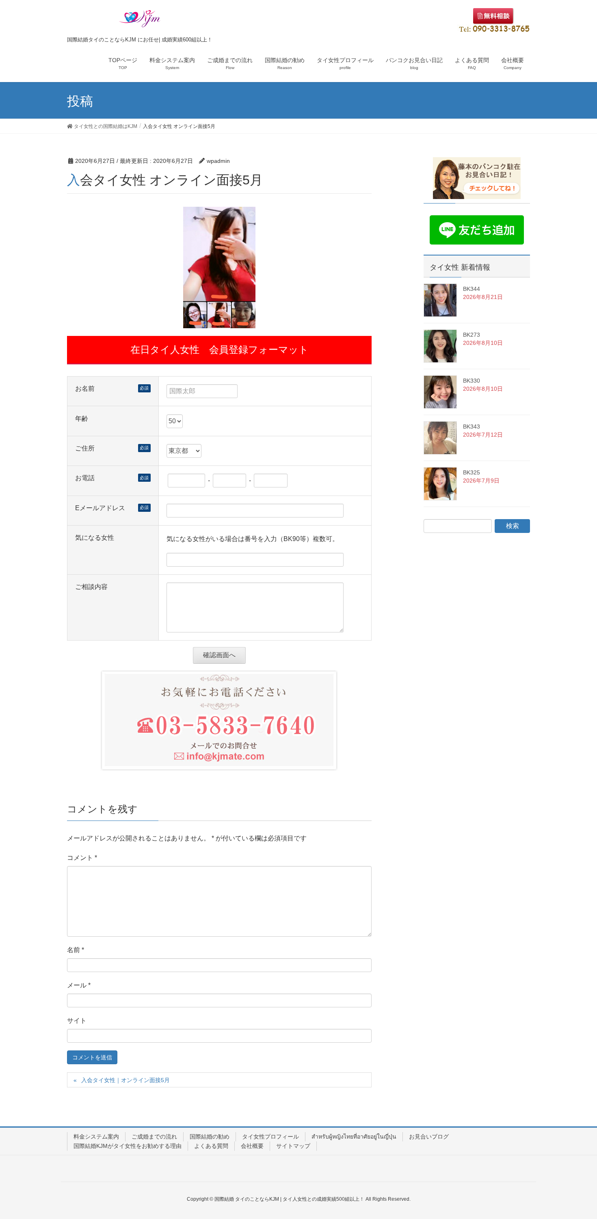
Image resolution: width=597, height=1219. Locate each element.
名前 (75, 949)
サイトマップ (293, 1146)
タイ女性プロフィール (270, 1136)
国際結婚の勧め (209, 1136)
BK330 (471, 380)
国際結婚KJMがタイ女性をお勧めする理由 (128, 1146)
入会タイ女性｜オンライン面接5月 (125, 1080)
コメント (82, 857)
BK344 (471, 289)
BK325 (471, 472)
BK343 (471, 426)
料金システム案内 (96, 1136)
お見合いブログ (429, 1136)
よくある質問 (211, 1146)
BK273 (471, 334)
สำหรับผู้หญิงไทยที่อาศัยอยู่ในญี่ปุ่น (353, 1136)
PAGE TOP (575, 1175)
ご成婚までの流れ (154, 1136)
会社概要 (252, 1146)
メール (79, 985)
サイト (77, 1020)
